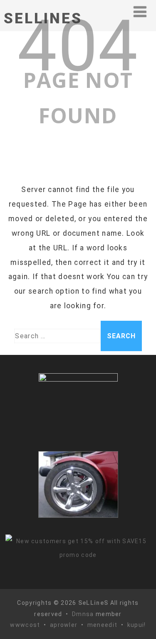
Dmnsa (84, 614)
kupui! (136, 625)
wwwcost (25, 625)
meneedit (102, 625)
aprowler (63, 625)
